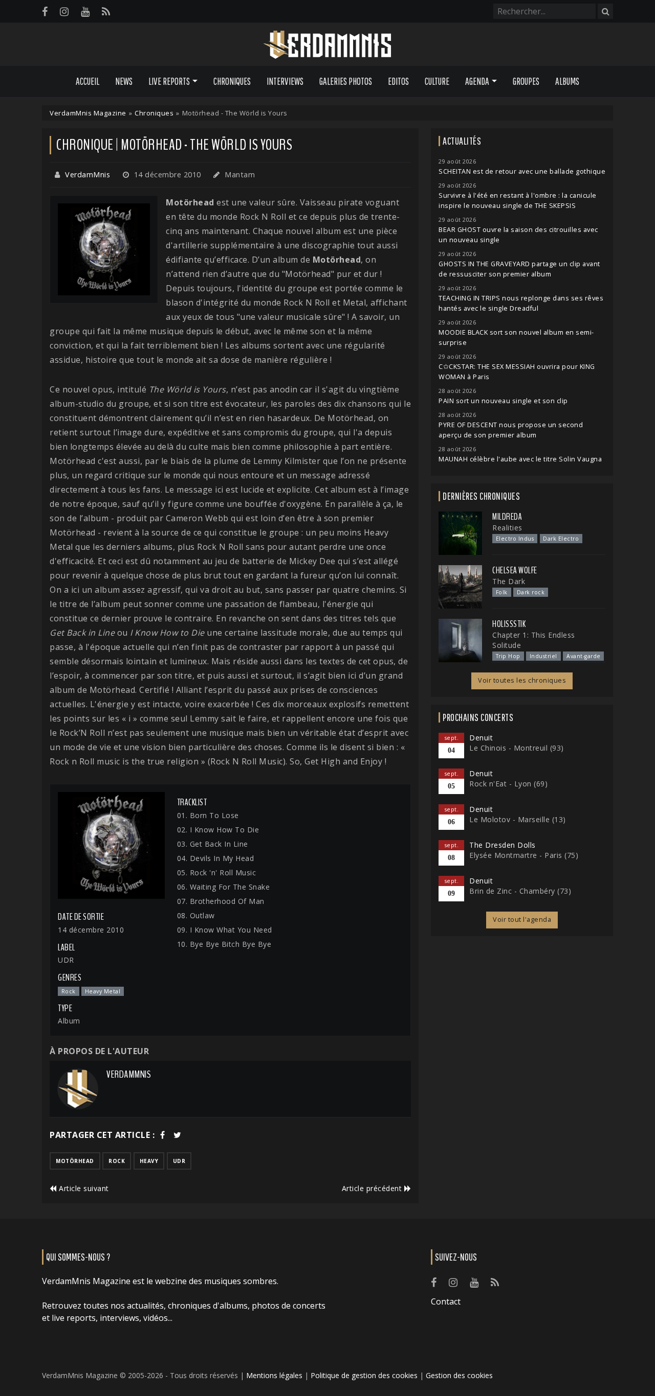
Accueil (87, 81)
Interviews (285, 81)
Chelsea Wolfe (514, 570)
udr (179, 1161)
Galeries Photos (345, 81)
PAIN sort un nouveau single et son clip (503, 401)
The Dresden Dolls (502, 845)
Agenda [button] (477, 81)
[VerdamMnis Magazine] (327, 45)
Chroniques (232, 81)
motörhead (75, 1161)
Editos (398, 81)
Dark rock (531, 592)
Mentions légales (274, 1375)
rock (116, 1161)
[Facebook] (45, 11)
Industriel (543, 656)
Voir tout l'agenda (522, 919)
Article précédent (373, 1188)
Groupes (526, 81)
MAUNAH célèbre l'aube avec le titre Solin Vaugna (520, 459)
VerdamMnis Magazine (88, 113)
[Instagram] (64, 11)
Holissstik (509, 624)
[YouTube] (85, 11)
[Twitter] (177, 1135)
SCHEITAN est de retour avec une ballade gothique (522, 171)
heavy (149, 1161)
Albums (567, 81)
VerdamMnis (87, 174)
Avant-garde (583, 656)
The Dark (508, 581)
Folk (502, 592)
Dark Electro (561, 538)
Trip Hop (508, 656)
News (124, 81)
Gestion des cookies (459, 1375)
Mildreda (507, 516)
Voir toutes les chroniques (522, 680)
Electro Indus (515, 538)
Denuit (481, 737)
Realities (507, 527)
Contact (446, 1301)
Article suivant (83, 1188)
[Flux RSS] (106, 11)
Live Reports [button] (169, 81)
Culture (437, 81)
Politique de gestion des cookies (364, 1375)
